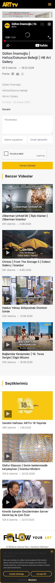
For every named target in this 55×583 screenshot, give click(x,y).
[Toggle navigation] (49, 4)
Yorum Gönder (28, 165)
